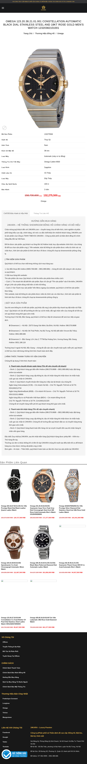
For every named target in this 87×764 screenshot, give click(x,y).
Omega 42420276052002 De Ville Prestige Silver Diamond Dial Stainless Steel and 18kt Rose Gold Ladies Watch (72, 509)
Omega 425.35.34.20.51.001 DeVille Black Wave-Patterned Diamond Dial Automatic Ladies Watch (43, 565)
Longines (6, 703)
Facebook (6, 732)
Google (5, 737)
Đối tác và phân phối (10, 651)
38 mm (46, 151)
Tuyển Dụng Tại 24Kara (11, 656)
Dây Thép (48, 178)
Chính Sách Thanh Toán (11, 668)
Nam (46, 145)
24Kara (5, 642)
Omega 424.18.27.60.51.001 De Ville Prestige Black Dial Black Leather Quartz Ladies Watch (14, 508)
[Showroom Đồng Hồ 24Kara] (43, 8)
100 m (46, 184)
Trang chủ (27, 33)
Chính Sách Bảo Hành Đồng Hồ (14, 672)
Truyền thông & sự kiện (11, 647)
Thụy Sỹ (47, 140)
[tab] (16, 213)
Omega (60, 33)
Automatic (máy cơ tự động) (54, 156)
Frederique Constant (10, 698)
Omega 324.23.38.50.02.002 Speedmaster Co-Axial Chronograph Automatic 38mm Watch (12, 566)
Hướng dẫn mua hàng (11, 677)
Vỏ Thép (47, 173)
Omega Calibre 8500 (52, 162)
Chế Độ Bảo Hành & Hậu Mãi (16, 213)
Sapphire (47, 167)
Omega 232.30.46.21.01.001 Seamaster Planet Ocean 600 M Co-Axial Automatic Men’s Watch (72, 565)
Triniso (5, 712)
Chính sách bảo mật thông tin (14, 687)
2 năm (46, 189)
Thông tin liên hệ (41, 213)
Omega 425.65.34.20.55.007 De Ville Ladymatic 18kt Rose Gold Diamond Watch (43, 620)
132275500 (48, 134)
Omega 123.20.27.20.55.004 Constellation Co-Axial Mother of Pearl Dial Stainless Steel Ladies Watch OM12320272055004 (13, 621)
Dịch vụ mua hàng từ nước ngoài (15, 682)
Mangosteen (7, 717)
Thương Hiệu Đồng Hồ (45, 33)
